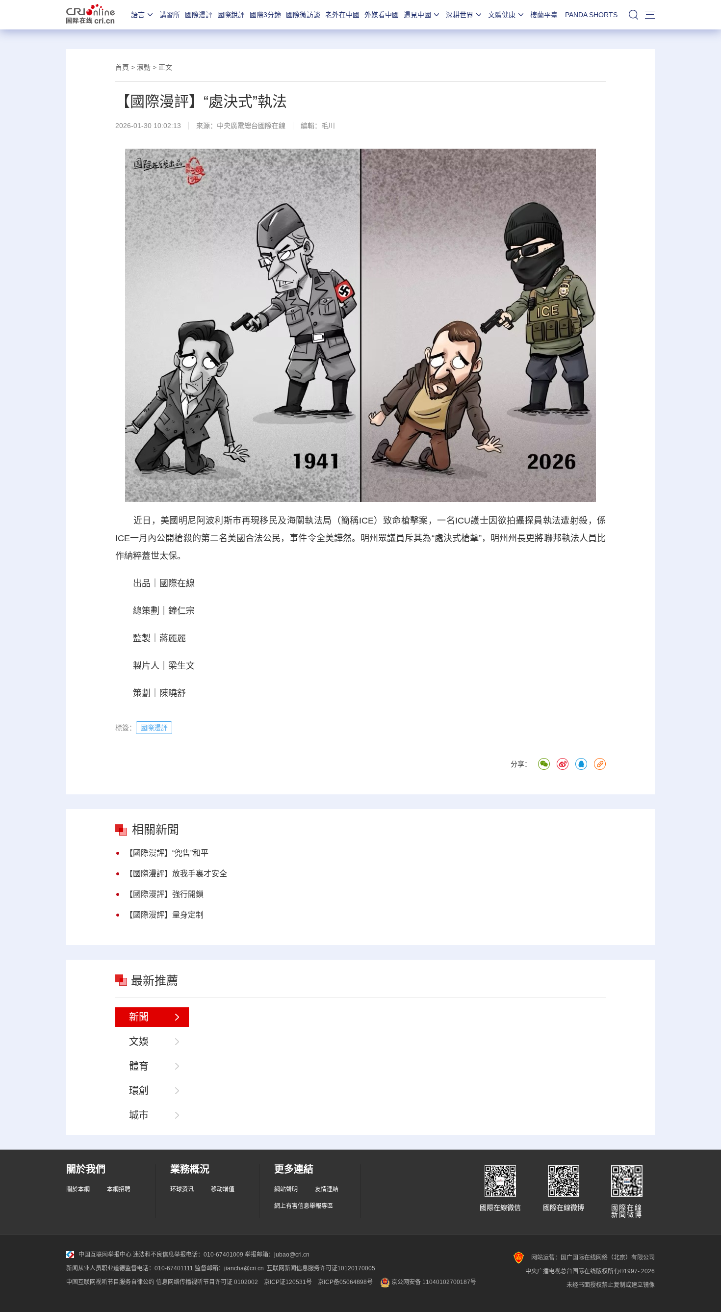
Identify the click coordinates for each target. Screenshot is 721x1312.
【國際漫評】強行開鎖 (164, 894)
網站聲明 (286, 1189)
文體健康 (501, 15)
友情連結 (326, 1189)
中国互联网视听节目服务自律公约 (110, 1282)
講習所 (169, 15)
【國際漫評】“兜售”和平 (166, 853)
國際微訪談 (303, 15)
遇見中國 (417, 15)
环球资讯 (182, 1189)
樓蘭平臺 (544, 15)
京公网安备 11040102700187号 (433, 1282)
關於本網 (78, 1189)
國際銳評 (231, 15)
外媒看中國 (381, 15)
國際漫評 (198, 15)
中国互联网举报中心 (104, 1254)
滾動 (144, 67)
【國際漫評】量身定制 (164, 915)
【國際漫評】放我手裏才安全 (176, 873)
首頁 (122, 67)
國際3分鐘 (265, 15)
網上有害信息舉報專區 (303, 1206)
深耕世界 (459, 15)
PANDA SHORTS (591, 15)
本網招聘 (118, 1189)
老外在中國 (342, 15)
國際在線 (90, 14)
